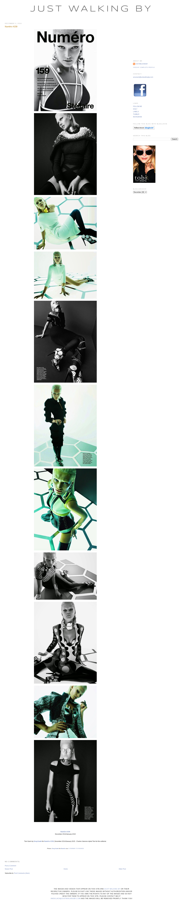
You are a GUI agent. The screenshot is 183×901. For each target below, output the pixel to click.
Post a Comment (10, 866)
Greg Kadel (38, 841)
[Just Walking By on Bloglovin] (144, 129)
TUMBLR (136, 114)
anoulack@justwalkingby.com (143, 77)
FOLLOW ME (137, 106)
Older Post (122, 869)
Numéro (63, 848)
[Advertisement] (155, 38)
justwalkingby (142, 64)
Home (66, 869)
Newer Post (9, 869)
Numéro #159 (11, 26)
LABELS (136, 112)
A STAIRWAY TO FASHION (76, 848)
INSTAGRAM (137, 117)
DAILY (135, 109)
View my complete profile (144, 67)
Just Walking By (91, 9)
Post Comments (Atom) (22, 873)
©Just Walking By (112, 889)
